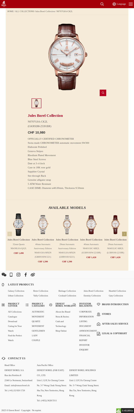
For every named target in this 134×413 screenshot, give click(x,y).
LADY (35, 335)
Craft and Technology (61, 323)
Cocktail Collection (67, 295)
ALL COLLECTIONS (24, 11)
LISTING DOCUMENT (85, 323)
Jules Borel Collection (45, 11)
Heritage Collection (67, 291)
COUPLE (36, 340)
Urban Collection (15, 295)
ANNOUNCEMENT (88, 331)
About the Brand (63, 312)
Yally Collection (40, 295)
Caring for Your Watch (15, 328)
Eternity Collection (92, 295)
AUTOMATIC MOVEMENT (38, 314)
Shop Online (61, 331)
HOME (10, 11)
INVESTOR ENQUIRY (84, 347)
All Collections (15, 312)
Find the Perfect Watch (15, 337)
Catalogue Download (12, 319)
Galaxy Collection (16, 291)
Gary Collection (116, 295)
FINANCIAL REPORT (84, 337)
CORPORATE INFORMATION (86, 314)
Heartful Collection (117, 291)
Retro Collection (40, 291)
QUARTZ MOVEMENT (38, 323)
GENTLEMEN (38, 331)
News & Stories (62, 316)
